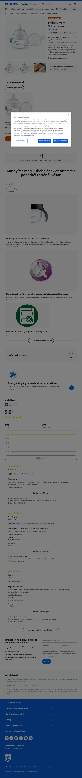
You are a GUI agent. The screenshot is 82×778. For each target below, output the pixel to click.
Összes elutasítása (44, 141)
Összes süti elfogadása (59, 141)
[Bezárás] (67, 114)
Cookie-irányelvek (28, 135)
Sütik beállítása (20, 141)
